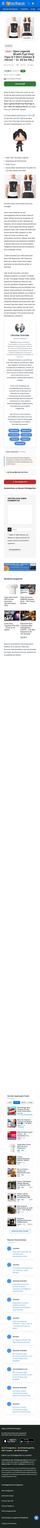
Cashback (21, 1464)
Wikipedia (13, 430)
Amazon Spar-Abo (8, 1501)
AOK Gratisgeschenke (9, 1511)
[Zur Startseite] (16, 3)
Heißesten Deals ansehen (20, 1231)
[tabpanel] (20, 1166)
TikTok (13, 439)
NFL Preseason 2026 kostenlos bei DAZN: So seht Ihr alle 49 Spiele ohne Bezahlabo (22, 1357)
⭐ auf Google (21, 1450)
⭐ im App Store (9, 1448)
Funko (6, 121)
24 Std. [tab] (17, 1102)
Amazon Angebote (8, 1506)
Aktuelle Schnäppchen (10, 9)
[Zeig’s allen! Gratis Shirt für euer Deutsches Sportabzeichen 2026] (12, 586)
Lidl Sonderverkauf (8, 1496)
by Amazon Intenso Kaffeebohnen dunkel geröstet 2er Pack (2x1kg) (21, 1393)
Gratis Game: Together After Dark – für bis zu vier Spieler (11, 627)
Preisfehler (24, 9)
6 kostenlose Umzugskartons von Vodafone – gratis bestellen (23, 1270)
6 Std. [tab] (10, 1102)
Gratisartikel (24, 1462)
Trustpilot (7, 1450)
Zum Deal (18, 84)
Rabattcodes (6, 1464)
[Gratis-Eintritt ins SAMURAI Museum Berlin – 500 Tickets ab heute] (28, 586)
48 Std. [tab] (23, 1102)
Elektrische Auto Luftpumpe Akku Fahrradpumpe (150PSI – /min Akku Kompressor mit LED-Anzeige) (27, 629)
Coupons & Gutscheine (9, 1523)
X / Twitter (13, 435)
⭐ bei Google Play (26, 1448)
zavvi (14, 101)
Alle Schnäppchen (7, 1491)
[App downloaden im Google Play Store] (27, 1441)
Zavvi (18, 75)
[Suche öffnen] (28, 3)
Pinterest (19, 443)
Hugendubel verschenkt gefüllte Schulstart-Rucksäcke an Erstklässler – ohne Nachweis (22, 1287)
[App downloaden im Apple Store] (9, 1441)
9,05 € (18, 118)
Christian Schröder (20, 335)
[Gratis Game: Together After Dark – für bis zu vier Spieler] (12, 612)
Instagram (25, 435)
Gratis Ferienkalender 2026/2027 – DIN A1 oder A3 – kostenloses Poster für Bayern (22, 1325)
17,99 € (29, 115)
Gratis (33, 9)
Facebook (25, 430)
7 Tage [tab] (30, 1102)
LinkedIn (24, 439)
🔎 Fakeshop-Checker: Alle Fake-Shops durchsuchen (22, 1341)
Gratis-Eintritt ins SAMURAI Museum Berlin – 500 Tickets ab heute (27, 600)
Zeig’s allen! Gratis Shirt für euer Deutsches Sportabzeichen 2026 (10, 601)
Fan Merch (8, 46)
